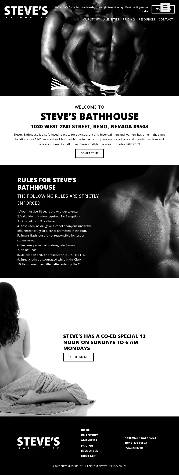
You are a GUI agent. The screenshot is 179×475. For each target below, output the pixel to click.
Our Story (91, 19)
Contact (166, 19)
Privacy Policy (118, 466)
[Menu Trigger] (165, 7)
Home (75, 19)
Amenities (111, 19)
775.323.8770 (134, 448)
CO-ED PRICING (78, 357)
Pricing (129, 19)
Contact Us (89, 153)
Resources (146, 19)
